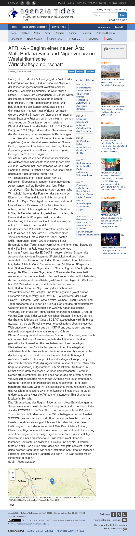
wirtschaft (90, 72)
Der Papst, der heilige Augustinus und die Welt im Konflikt (83, 147)
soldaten (80, 72)
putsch (71, 72)
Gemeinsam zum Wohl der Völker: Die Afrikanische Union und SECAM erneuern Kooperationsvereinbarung (88, 227)
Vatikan (25, 33)
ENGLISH (71, 2)
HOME (14, 26)
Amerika (59, 33)
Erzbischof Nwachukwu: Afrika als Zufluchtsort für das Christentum (84, 125)
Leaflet (11, 497)
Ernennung (16, 38)
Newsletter (93, 38)
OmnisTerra (55, 38)
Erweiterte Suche (118, 19)
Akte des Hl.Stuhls (105, 33)
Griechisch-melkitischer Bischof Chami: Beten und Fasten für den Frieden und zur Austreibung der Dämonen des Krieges (84, 197)
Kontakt (119, 26)
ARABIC (122, 2)
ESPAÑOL (81, 2)
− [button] (13, 478)
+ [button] (13, 473)
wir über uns (103, 26)
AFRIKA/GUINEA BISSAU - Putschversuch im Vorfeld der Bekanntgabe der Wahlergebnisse (113, 110)
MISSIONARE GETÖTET (34, 26)
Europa (73, 33)
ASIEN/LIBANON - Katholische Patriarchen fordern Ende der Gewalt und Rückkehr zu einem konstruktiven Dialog (114, 146)
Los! (122, 15)
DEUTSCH (103, 2)
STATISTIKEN (59, 26)
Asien (48, 33)
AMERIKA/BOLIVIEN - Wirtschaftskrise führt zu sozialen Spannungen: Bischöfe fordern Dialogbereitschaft (111, 221)
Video (109, 38)
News (13, 33)
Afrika (37, 33)
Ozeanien (86, 33)
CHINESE (113, 2)
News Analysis (34, 38)
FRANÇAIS (92, 2)
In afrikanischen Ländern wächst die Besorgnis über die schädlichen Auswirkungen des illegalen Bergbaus (84, 98)
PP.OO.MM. (74, 38)
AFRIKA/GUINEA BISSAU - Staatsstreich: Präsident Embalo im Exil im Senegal (113, 82)
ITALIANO (61, 2)
